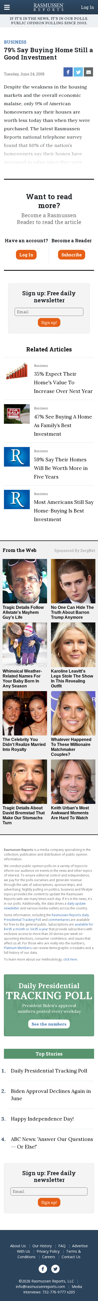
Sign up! (49, 322)
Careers (48, 1256)
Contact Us (71, 1256)
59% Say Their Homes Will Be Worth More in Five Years (61, 468)
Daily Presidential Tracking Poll (49, 1071)
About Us (18, 1245)
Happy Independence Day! (42, 1119)
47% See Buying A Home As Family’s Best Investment (63, 425)
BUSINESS (15, 42)
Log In (87, 7)
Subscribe (71, 254)
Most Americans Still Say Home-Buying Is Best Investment (64, 510)
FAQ (62, 1245)
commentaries (59, 919)
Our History (42, 1245)
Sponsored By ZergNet (74, 550)
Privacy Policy (48, 1251)
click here (70, 959)
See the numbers (49, 1024)
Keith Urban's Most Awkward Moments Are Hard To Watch (70, 813)
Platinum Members (18, 948)
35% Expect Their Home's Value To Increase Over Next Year (63, 382)
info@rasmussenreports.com (40, 1286)
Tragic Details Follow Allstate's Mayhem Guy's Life (23, 612)
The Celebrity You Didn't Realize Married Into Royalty (24, 744)
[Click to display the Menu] (7, 7)
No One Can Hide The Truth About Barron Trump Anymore (72, 612)
